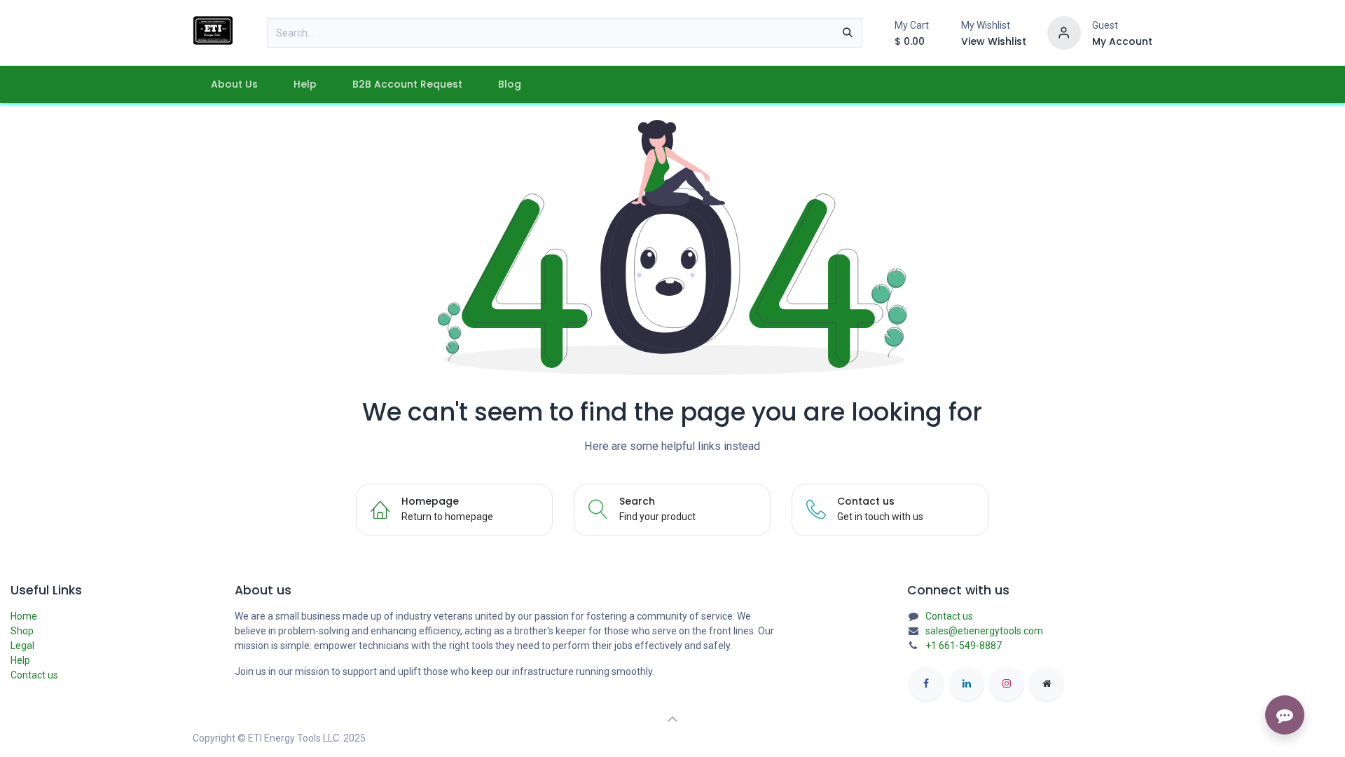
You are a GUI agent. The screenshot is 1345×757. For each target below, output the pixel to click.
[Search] (848, 33)
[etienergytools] (1046, 683)
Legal (22, 645)
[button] (672, 719)
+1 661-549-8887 (963, 645)
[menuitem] (234, 84)
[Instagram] (1006, 683)
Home (24, 616)
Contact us (34, 675)
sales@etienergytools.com (984, 630)
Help (20, 660)
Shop (22, 630)
